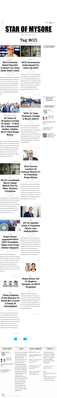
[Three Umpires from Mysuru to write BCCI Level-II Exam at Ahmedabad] (10, 289)
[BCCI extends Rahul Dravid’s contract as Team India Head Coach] (10, 56)
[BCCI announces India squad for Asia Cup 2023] (31, 56)
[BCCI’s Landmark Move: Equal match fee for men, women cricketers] (10, 174)
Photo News (10, 59)
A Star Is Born (37, 352)
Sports (30, 59)
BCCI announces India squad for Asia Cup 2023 (31, 65)
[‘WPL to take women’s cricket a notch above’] (31, 107)
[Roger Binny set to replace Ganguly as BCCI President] (31, 272)
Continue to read (16, 99)
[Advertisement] (28, 10)
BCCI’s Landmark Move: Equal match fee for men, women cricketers (10, 186)
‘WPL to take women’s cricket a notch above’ (31, 116)
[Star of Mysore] (28, 31)
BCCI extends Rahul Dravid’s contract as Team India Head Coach (10, 66)
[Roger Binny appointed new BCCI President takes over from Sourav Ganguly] (10, 230)
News (31, 110)
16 (28, 339)
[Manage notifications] (3, 395)
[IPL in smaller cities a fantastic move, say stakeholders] (31, 217)
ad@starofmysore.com (52, 376)
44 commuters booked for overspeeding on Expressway (35, 361)
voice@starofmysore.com (49, 380)
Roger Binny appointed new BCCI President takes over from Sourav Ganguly (10, 242)
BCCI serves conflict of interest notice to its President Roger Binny (30, 172)
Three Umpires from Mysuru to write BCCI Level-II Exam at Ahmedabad (10, 301)
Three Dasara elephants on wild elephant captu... (51, 135)
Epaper (52, 22)
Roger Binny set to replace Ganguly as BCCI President (31, 282)
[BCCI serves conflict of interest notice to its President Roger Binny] (31, 160)
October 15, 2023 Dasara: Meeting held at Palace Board (35, 367)
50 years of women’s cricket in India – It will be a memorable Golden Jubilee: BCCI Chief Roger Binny (10, 126)
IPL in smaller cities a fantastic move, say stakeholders (30, 227)
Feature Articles (7, 115)
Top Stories (13, 115)
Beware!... (50, 110)
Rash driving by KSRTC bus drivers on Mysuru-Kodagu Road (34, 373)
